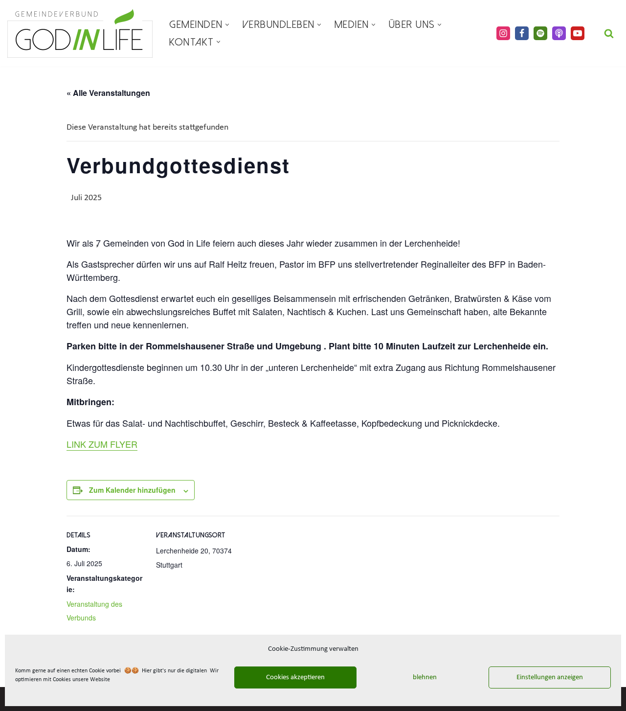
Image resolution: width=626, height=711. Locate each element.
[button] (227, 24)
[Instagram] (503, 33)
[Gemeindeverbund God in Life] (80, 33)
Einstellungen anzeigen (549, 677)
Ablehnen (422, 677)
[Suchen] (609, 33)
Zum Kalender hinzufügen (132, 490)
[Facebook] (522, 33)
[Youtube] (577, 33)
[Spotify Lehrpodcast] (540, 33)
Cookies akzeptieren (295, 677)
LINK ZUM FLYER (102, 443)
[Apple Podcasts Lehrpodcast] (559, 33)
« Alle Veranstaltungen (108, 92)
